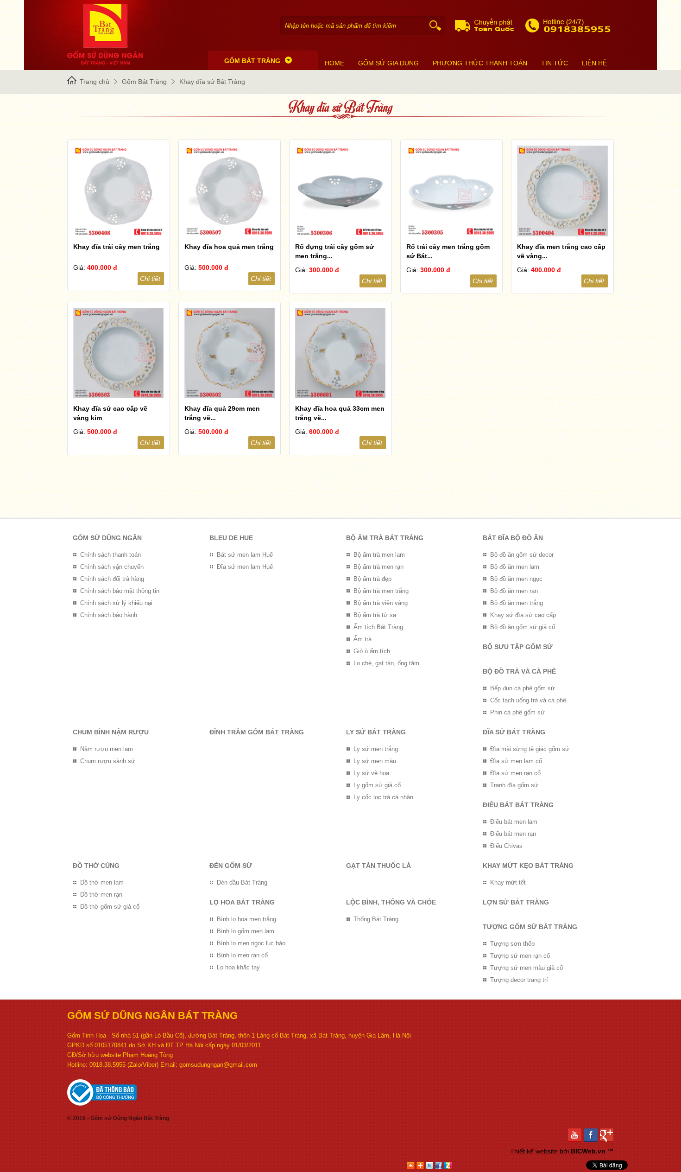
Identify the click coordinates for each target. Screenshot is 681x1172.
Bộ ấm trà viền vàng (380, 602)
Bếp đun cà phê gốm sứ (522, 688)
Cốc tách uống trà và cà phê (528, 700)
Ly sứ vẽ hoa (371, 773)
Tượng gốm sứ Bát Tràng (530, 926)
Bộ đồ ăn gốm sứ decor (522, 554)
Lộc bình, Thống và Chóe (391, 902)
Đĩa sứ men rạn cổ (515, 773)
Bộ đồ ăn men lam (514, 566)
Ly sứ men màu (374, 761)
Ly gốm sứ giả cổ (377, 785)
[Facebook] (592, 1135)
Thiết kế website (534, 1151)
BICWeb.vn (588, 1151)
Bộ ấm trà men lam (379, 554)
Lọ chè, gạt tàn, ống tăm (386, 663)
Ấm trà (362, 639)
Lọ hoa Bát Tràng (242, 902)
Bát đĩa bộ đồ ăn (513, 537)
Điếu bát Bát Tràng (518, 805)
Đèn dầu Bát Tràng (242, 882)
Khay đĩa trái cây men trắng (116, 246)
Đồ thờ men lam (102, 882)
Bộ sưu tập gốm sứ (518, 646)
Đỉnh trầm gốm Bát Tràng (256, 732)
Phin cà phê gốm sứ (517, 712)
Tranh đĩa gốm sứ (514, 785)
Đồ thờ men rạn (101, 894)
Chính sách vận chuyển (112, 566)
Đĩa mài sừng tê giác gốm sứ (529, 748)
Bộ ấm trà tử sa (374, 614)
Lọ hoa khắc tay (238, 967)
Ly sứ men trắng (375, 748)
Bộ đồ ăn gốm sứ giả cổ (522, 627)
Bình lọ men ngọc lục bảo (251, 943)
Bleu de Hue (231, 537)
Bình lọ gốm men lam (245, 931)
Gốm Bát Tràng (144, 81)
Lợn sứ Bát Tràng (516, 902)
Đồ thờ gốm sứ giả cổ (109, 906)
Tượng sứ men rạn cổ (520, 955)
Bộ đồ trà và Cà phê (519, 671)
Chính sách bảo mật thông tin (119, 590)
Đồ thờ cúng (96, 865)
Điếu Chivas (506, 845)
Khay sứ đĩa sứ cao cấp (523, 614)
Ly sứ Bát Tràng (376, 732)
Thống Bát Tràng (375, 919)
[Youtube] (576, 1135)
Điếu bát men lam (513, 821)
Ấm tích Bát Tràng (378, 627)
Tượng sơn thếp (512, 943)
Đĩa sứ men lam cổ (516, 761)
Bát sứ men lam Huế (245, 554)
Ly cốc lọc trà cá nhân (383, 797)
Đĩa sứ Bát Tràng (514, 732)
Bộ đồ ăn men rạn (514, 590)
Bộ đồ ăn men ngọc (516, 578)
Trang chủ (94, 81)
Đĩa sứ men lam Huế (245, 566)
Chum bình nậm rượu (111, 732)
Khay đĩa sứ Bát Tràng (212, 81)
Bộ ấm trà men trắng (381, 590)
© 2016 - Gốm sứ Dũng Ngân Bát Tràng (118, 1118)
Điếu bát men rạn (513, 833)
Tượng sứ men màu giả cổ (526, 967)
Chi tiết (150, 278)
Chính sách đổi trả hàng (112, 578)
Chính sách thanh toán (110, 554)
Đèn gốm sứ (230, 865)
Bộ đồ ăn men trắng (516, 602)
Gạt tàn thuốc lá (378, 865)
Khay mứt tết (508, 882)
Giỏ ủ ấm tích (371, 651)
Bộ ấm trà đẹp (372, 578)
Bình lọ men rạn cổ (242, 955)
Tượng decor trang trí (519, 979)
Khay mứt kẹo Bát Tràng (528, 865)
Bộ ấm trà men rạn (378, 566)
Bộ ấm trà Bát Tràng (384, 537)
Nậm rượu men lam (106, 748)
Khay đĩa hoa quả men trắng (229, 246)
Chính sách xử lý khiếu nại (116, 602)
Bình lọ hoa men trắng (246, 919)
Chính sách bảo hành (108, 614)
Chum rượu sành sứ (107, 761)
